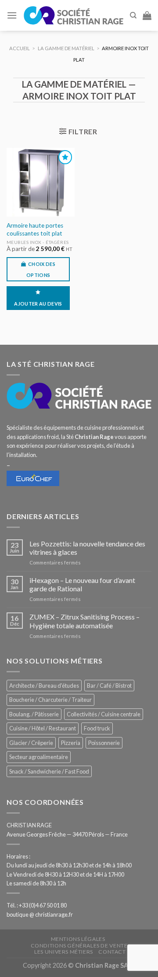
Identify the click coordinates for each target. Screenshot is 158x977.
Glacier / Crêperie (31, 742)
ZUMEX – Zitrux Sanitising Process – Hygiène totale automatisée (84, 620)
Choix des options (40, 269)
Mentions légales (78, 939)
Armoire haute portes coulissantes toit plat (35, 229)
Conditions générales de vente (79, 945)
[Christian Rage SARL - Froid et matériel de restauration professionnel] (73, 15)
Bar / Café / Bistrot (109, 685)
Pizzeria (70, 742)
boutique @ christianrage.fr (40, 914)
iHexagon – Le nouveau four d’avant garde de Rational (82, 584)
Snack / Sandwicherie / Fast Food (49, 771)
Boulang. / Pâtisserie (34, 714)
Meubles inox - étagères (38, 242)
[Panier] (147, 15)
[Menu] (12, 15)
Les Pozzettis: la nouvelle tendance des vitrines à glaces (87, 547)
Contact (112, 951)
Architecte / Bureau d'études (44, 685)
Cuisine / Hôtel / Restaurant (42, 728)
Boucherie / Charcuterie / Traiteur (50, 699)
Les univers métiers (63, 951)
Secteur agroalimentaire (38, 756)
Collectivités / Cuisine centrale (103, 714)
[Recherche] (133, 15)
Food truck (97, 728)
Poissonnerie (104, 742)
